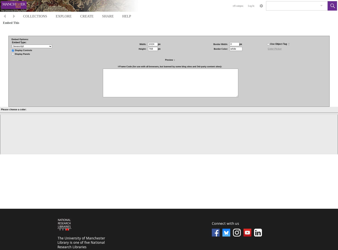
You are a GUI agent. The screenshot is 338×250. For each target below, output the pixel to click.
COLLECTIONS (35, 16)
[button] (332, 6)
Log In (251, 5)
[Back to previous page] (4, 17)
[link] (321, 5)
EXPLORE (64, 16)
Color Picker (275, 49)
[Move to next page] (14, 17)
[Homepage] (73, 6)
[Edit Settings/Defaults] (261, 6)
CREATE (86, 16)
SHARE (108, 16)
